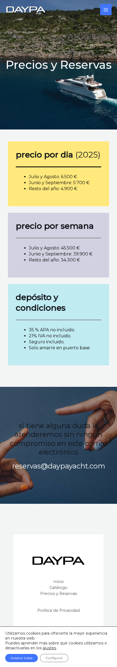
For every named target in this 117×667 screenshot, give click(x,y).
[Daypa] (25, 10)
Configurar (54, 658)
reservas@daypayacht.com (58, 466)
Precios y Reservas (58, 593)
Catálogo (58, 587)
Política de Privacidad (58, 610)
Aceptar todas (21, 658)
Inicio (58, 581)
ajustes (49, 648)
